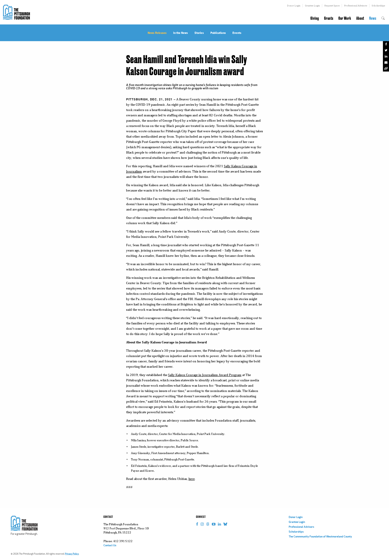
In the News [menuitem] (180, 33)
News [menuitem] (372, 18)
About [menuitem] (360, 18)
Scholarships (378, 5)
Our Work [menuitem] (344, 18)
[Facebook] (386, 44)
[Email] (386, 62)
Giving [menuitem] (314, 18)
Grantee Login (312, 5)
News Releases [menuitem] (157, 33)
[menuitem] (383, 18)
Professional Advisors (355, 5)
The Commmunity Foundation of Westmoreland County (320, 536)
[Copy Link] (386, 68)
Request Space (332, 5)
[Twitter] (386, 50)
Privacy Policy (72, 554)
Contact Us (109, 545)
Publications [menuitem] (218, 33)
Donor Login (293, 5)
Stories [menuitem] (199, 33)
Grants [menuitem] (328, 18)
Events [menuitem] (236, 33)
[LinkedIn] (386, 56)
